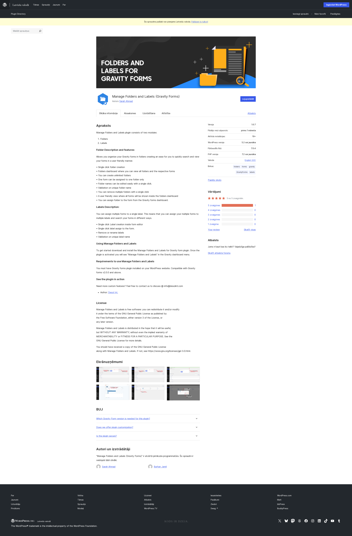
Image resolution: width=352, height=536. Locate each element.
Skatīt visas (250, 229)
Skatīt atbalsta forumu (219, 253)
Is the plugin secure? (106, 436)
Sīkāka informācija (108, 113)
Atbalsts (252, 113)
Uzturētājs (15, 504)
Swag (214, 508)
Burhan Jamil (160, 466)
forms (244, 167)
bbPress (281, 504)
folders (237, 167)
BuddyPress (282, 508)
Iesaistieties (216, 495)
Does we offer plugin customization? (114, 427)
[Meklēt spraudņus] (40, 31)
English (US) (250, 160)
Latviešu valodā (44, 521)
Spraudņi (82, 504)
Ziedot (214, 504)
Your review (214, 229)
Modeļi (81, 508)
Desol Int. (113, 292)
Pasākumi (215, 500)
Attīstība (166, 113)
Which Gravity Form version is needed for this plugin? (123, 418)
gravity (252, 167)
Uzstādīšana (148, 113)
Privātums (15, 508)
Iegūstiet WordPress (336, 5)
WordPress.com (284, 495)
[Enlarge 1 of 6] (125, 370)
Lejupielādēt (248, 99)
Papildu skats (214, 180)
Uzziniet (148, 495)
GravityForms (242, 172)
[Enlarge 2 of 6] (161, 370)
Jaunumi (14, 500)
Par (12, 495)
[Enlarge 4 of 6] (125, 388)
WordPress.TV (150, 508)
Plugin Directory (18, 14)
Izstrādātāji (149, 504)
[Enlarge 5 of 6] (161, 388)
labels (252, 172)
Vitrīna (80, 495)
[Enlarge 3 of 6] (196, 370)
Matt (279, 500)
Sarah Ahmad (126, 101)
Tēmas (81, 500)
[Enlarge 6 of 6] (196, 388)
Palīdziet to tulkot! (199, 22)
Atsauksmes (130, 113)
